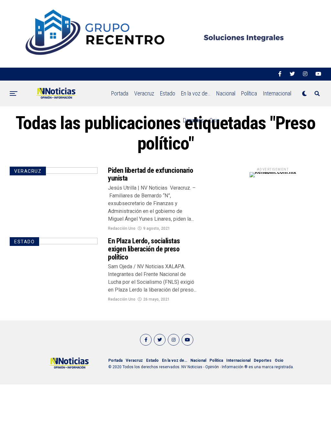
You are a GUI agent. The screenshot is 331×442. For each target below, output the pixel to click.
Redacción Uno (121, 228)
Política (249, 93)
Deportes (193, 120)
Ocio (214, 120)
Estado (167, 93)
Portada (119, 93)
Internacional (277, 93)
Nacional (225, 93)
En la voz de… (195, 93)
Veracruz (144, 93)
